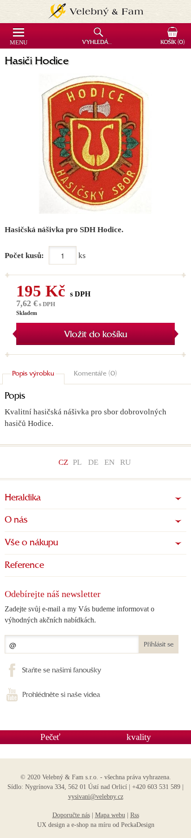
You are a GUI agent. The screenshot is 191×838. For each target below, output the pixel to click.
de (93, 462)
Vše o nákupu (31, 543)
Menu (18, 42)
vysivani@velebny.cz (95, 796)
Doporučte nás (71, 815)
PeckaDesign (137, 824)
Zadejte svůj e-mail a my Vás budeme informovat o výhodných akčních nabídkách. (79, 614)
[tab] (33, 374)
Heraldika (23, 498)
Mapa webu (110, 815)
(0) (172, 42)
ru (125, 462)
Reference (24, 565)
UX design (51, 824)
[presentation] (33, 374)
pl (77, 462)
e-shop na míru (91, 824)
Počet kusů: (24, 255)
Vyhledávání (99, 42)
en (109, 462)
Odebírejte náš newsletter (53, 594)
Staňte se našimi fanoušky (61, 670)
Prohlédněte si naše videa (61, 695)
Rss (134, 815)
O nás (16, 520)
